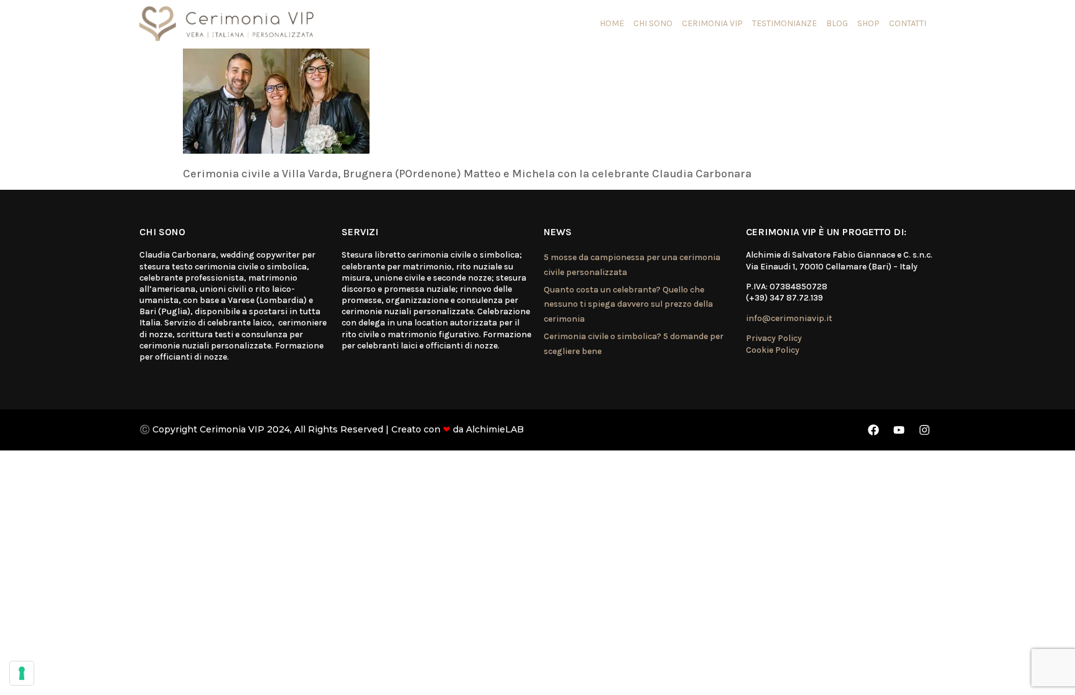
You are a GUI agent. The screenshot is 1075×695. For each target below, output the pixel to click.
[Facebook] (873, 430)
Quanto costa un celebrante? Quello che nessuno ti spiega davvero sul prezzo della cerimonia (628, 304)
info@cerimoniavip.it (789, 318)
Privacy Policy (774, 338)
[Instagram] (924, 430)
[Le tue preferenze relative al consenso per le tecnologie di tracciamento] (22, 673)
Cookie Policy (772, 350)
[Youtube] (899, 430)
